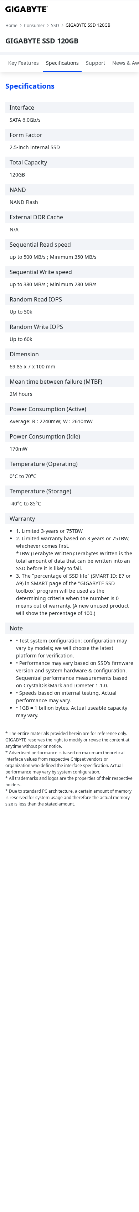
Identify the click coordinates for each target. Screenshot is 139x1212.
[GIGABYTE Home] (26, 9)
